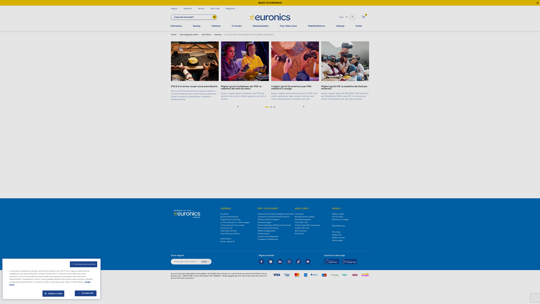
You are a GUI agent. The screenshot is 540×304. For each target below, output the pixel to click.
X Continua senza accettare (83, 264)
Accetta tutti (87, 293)
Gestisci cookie (55, 293)
